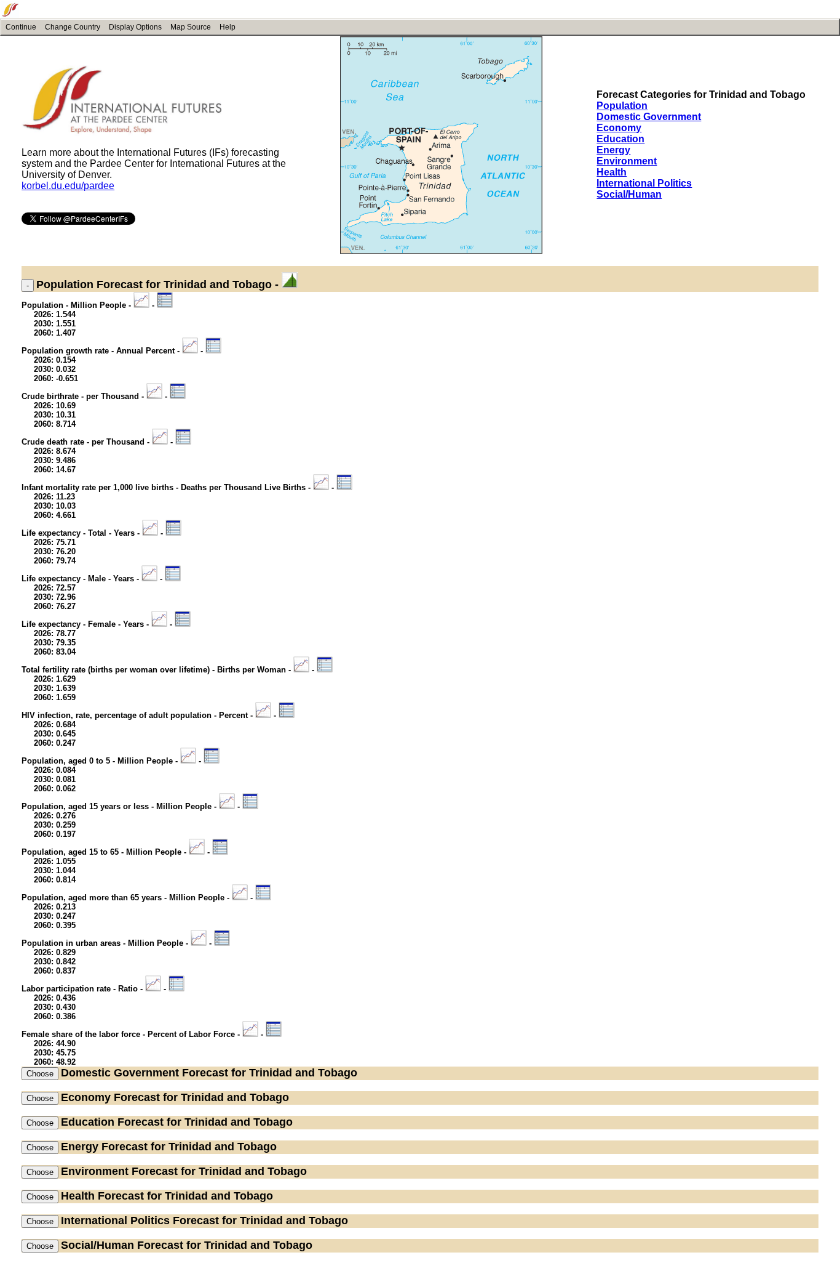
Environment (626, 161)
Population (622, 105)
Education (620, 139)
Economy (618, 128)
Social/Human (629, 194)
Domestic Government (648, 116)
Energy (613, 150)
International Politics (644, 183)
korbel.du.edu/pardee (68, 185)
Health (611, 172)
